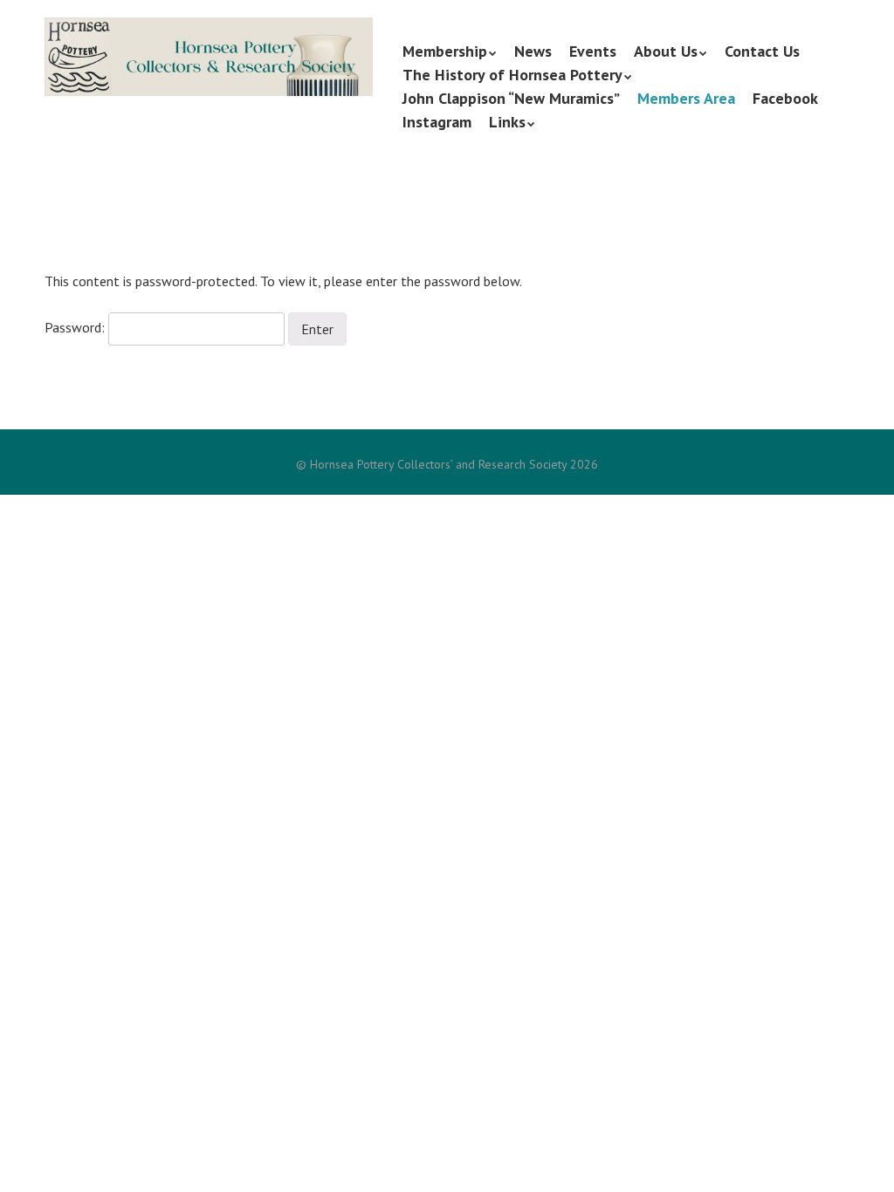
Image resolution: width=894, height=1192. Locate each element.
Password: (76, 327)
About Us (666, 51)
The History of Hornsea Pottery (512, 75)
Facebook (785, 98)
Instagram (436, 122)
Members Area (686, 98)
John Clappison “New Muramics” (511, 98)
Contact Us (762, 51)
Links (507, 122)
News (533, 51)
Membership (444, 51)
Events (592, 51)
